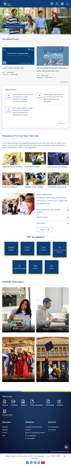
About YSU (52, 422)
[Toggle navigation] (67, 3)
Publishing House (42, 217)
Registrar (60, 405)
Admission (5, 427)
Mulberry (24, 405)
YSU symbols (52, 430)
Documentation (7, 415)
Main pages (6, 422)
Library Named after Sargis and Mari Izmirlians (49, 211)
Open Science (41, 223)
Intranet (5, 405)
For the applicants (30, 435)
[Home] (7, 3)
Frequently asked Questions (33, 427)
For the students (30, 438)
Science (42, 230)
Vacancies (28, 430)
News (3, 435)
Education (5, 430)
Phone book (50, 405)
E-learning (14, 405)
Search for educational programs (35, 432)
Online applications (36, 405)
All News (61, 123)
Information (29, 422)
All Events (63, 82)
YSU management (53, 427)
